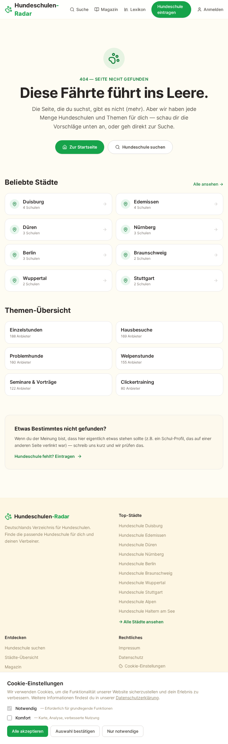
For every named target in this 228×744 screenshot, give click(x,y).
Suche (82, 9)
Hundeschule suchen (143, 146)
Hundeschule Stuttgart (141, 592)
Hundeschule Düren (138, 544)
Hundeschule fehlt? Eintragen (45, 456)
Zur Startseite (83, 146)
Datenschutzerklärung (137, 697)
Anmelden (213, 9)
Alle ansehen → (208, 184)
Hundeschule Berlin (137, 563)
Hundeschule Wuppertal (142, 582)
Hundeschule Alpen (137, 601)
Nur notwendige (122, 731)
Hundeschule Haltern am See (147, 611)
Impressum (129, 647)
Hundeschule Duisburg (141, 525)
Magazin (109, 9)
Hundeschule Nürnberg (141, 554)
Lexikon (137, 9)
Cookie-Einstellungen (145, 665)
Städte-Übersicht (21, 657)
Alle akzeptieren (27, 731)
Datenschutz (131, 657)
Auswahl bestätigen (75, 731)
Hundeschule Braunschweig (145, 573)
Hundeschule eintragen (170, 9)
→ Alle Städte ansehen (141, 621)
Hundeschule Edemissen (142, 535)
